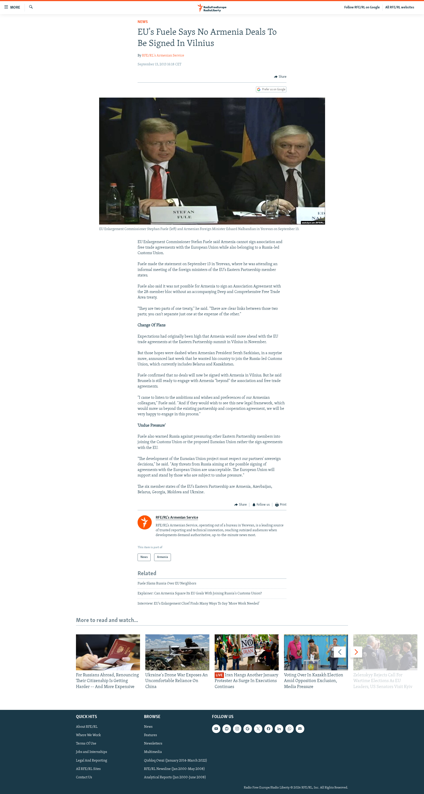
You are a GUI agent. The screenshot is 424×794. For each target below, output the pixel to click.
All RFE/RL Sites (88, 769)
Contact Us (84, 777)
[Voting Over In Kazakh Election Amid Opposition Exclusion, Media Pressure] (316, 652)
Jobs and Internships (91, 752)
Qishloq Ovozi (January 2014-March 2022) (175, 760)
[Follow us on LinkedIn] (279, 728)
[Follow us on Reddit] (226, 728)
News (143, 22)
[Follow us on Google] (247, 728)
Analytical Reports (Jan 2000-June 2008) (175, 777)
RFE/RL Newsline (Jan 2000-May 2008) (174, 769)
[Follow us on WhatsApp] (289, 728)
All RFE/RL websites (399, 7)
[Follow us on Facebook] (268, 728)
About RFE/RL (87, 727)
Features (150, 735)
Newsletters (153, 744)
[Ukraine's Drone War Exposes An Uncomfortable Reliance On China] (177, 652)
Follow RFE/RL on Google (362, 7)
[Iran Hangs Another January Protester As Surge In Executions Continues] (247, 652)
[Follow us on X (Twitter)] (258, 728)
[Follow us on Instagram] (237, 728)
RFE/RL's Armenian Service (163, 55)
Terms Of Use (86, 744)
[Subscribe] (300, 728)
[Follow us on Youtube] (216, 728)
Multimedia (153, 752)
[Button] (280, 77)
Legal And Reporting (91, 760)
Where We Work (88, 735)
